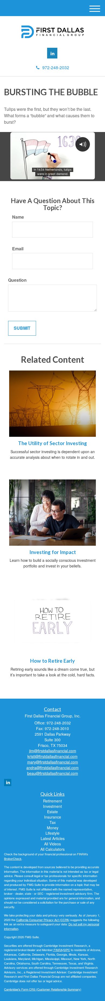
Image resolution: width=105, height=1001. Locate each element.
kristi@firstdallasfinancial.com (52, 756)
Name (18, 217)
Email (17, 249)
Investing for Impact (52, 552)
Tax (53, 822)
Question (17, 280)
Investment (52, 806)
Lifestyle (53, 833)
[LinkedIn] (52, 53)
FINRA (57, 950)
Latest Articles (53, 838)
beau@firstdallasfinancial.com (52, 773)
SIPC (66, 950)
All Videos (52, 843)
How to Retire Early (52, 661)
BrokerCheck (13, 858)
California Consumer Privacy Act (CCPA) (42, 920)
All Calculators (52, 849)
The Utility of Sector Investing (52, 443)
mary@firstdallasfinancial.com (52, 762)
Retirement (52, 801)
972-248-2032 (55, 67)
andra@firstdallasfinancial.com (52, 767)
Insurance (52, 817)
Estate (52, 811)
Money (52, 827)
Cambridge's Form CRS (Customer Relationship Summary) (42, 989)
